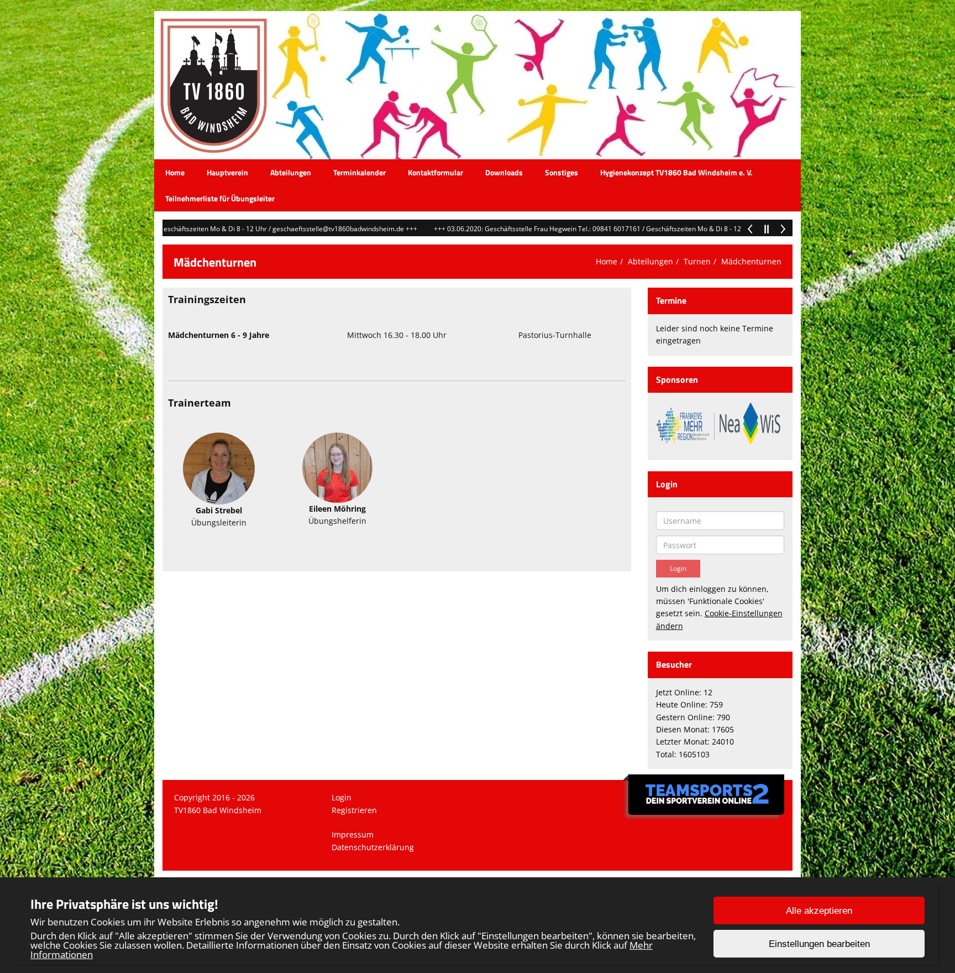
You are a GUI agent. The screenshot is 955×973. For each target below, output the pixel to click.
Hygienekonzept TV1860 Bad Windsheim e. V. (676, 172)
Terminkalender (359, 172)
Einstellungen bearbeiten (819, 944)
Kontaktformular (435, 172)
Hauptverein (227, 172)
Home (175, 172)
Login (341, 797)
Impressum (353, 834)
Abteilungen (290, 172)
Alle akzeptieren (819, 911)
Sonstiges (561, 172)
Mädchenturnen (751, 261)
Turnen (697, 261)
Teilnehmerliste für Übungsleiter (220, 198)
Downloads (504, 172)
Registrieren (354, 810)
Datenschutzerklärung (373, 847)
